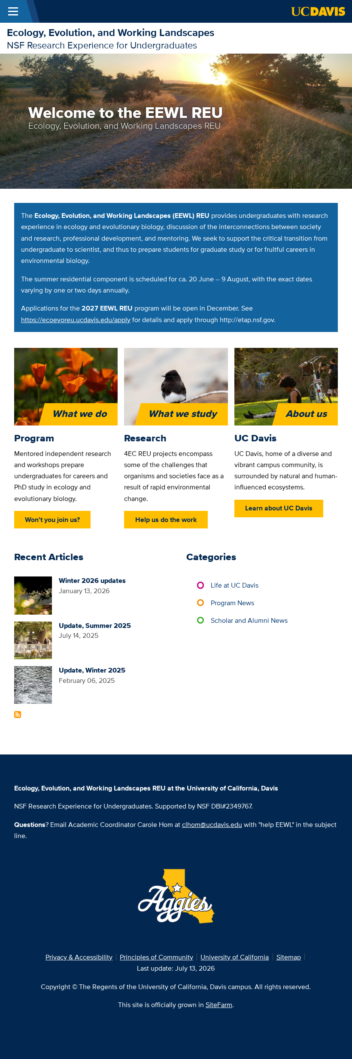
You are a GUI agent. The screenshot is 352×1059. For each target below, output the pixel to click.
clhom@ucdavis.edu (212, 824)
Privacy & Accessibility (79, 957)
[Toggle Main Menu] (13, 11)
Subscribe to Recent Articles (17, 714)
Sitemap (288, 957)
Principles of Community (156, 957)
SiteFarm (219, 1004)
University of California (234, 957)
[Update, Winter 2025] (33, 684)
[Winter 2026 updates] (33, 594)
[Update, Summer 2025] (33, 639)
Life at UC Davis (234, 585)
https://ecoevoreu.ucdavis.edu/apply (75, 319)
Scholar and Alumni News (249, 620)
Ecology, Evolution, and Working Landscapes (110, 32)
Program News (232, 602)
